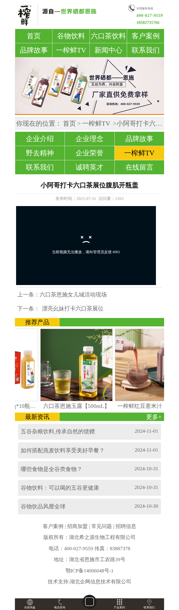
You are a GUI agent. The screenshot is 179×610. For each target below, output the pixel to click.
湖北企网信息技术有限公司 (100, 582)
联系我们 (146, 50)
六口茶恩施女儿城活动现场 (73, 295)
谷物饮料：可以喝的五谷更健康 (60, 488)
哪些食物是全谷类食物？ (51, 469)
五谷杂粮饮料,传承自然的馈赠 (58, 431)
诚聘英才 (89, 167)
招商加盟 (77, 526)
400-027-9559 (149, 15)
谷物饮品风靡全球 (43, 506)
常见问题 (101, 526)
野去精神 (40, 153)
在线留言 (139, 167)
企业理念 (89, 139)
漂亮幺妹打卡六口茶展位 (72, 309)
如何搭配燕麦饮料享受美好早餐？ (63, 450)
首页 (34, 36)
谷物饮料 (71, 36)
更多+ (154, 416)
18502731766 (147, 22)
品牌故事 (34, 50)
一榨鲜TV (71, 50)
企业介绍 (40, 139)
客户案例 (146, 36)
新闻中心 (108, 50)
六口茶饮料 (108, 36)
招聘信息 (126, 526)
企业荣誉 (89, 153)
